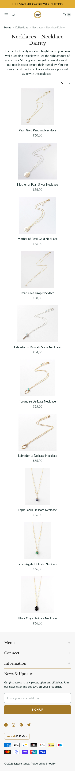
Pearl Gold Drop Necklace (37, 293)
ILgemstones (21, 763)
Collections (21, 27)
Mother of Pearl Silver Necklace (37, 184)
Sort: (63, 83)
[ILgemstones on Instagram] (16, 725)
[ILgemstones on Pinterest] (23, 725)
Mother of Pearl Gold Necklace (38, 239)
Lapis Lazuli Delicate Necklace (37, 510)
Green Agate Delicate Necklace (38, 564)
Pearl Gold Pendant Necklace (37, 130)
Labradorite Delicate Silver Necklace (37, 347)
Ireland (15, 736)
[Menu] (6, 14)
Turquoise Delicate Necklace (37, 401)
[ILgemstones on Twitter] (31, 725)
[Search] (13, 14)
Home (7, 27)
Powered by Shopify (43, 763)
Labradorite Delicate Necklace (37, 455)
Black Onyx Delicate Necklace (37, 618)
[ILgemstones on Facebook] (8, 725)
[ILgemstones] (37, 14)
